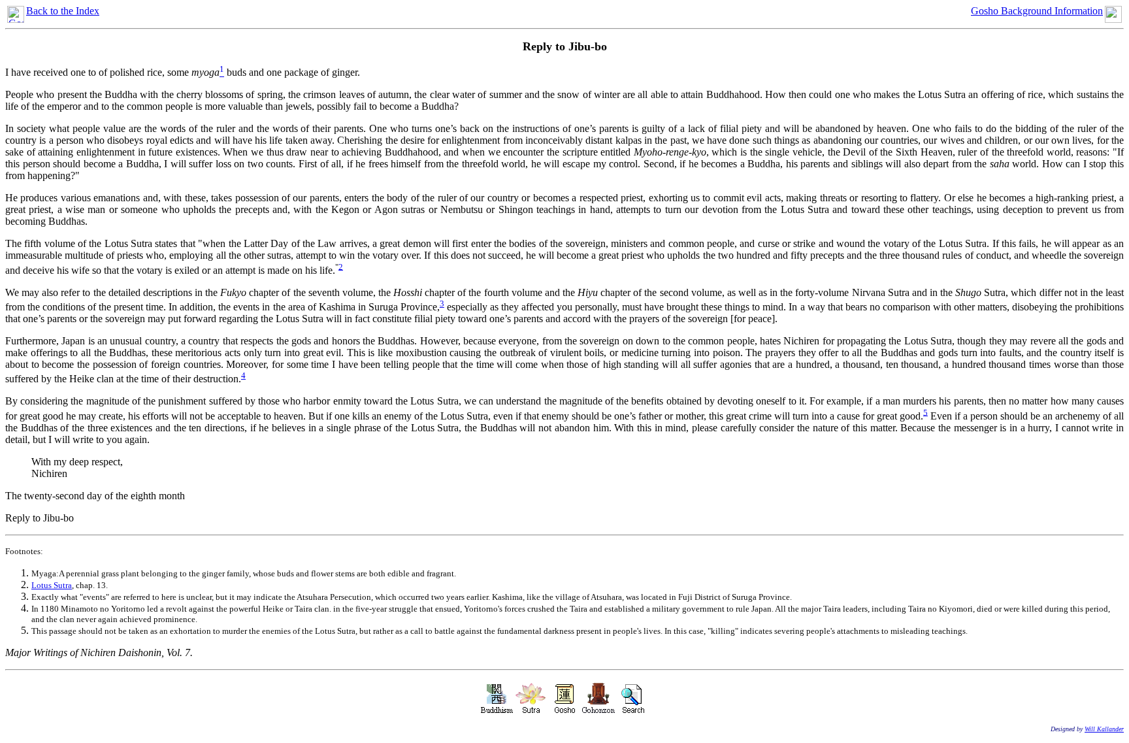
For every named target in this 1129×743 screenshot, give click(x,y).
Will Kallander (1104, 729)
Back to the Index (62, 10)
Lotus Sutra (51, 585)
